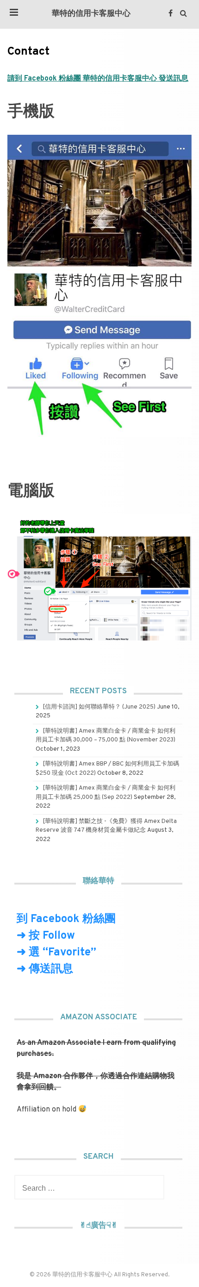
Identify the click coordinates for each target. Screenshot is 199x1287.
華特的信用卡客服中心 (91, 14)
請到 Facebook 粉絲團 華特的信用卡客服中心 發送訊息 (97, 78)
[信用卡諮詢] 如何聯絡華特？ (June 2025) (99, 707)
